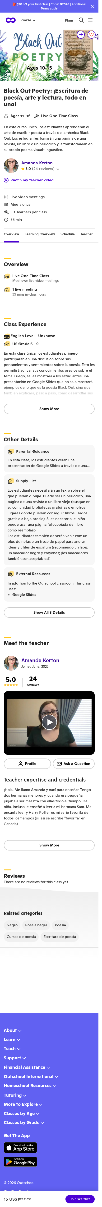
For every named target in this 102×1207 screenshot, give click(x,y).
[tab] (11, 234)
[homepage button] (11, 20)
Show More (49, 408)
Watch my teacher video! (32, 180)
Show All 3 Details (49, 612)
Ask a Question (77, 763)
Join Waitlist (80, 1199)
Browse (25, 20)
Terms (45, 8)
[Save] (92, 35)
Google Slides (24, 594)
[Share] (81, 35)
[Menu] (90, 20)
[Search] (81, 20)
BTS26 (64, 4)
